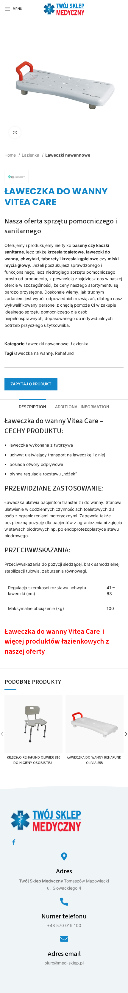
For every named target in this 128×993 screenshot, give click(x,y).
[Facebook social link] (13, 842)
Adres (64, 871)
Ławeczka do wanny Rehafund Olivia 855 (94, 760)
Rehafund (64, 353)
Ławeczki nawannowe (67, 154)
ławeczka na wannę (33, 353)
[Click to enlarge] (15, 132)
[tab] (32, 406)
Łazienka (31, 154)
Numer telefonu (64, 916)
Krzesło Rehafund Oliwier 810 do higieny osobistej (33, 760)
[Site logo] (64, 8)
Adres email (64, 954)
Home (10, 154)
